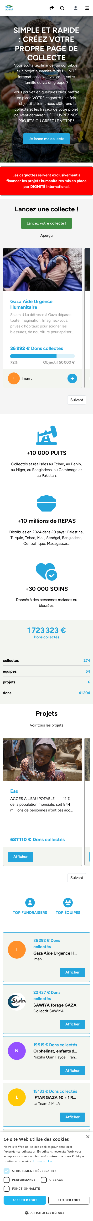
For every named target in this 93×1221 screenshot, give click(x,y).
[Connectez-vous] (76, 8)
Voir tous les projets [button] (46, 725)
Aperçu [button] (46, 235)
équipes (46, 671)
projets (46, 682)
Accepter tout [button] (25, 1200)
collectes (46, 660)
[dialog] (46, 1176)
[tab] (30, 911)
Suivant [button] (76, 400)
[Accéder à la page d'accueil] (9, 8)
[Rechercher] (62, 8)
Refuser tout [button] (69, 1200)
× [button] (87, 1137)
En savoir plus (42, 1161)
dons (46, 693)
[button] (87, 8)
